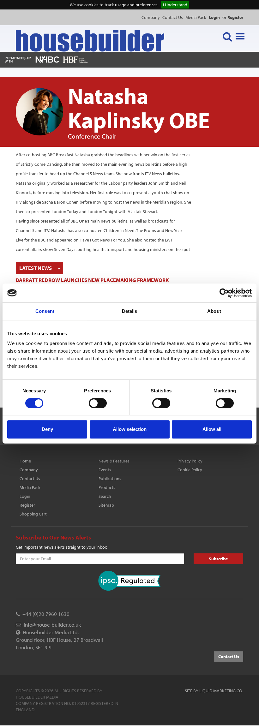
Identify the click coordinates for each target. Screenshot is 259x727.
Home (25, 461)
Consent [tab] (44, 311)
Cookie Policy (190, 470)
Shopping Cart (33, 514)
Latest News (35, 268)
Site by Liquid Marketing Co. (214, 691)
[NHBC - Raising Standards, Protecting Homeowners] (47, 59)
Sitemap (106, 505)
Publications (110, 478)
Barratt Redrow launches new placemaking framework (92, 280)
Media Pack (195, 17)
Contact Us (172, 17)
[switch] (98, 403)
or (232, 17)
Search (105, 496)
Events (105, 470)
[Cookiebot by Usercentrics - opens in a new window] (224, 293)
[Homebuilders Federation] (75, 59)
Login (25, 496)
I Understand (175, 5)
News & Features (114, 461)
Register (27, 505)
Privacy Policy (190, 461)
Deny (47, 429)
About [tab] (214, 311)
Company (151, 17)
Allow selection (130, 429)
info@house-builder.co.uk (52, 624)
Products (107, 487)
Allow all (211, 429)
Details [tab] (129, 311)
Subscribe (218, 559)
